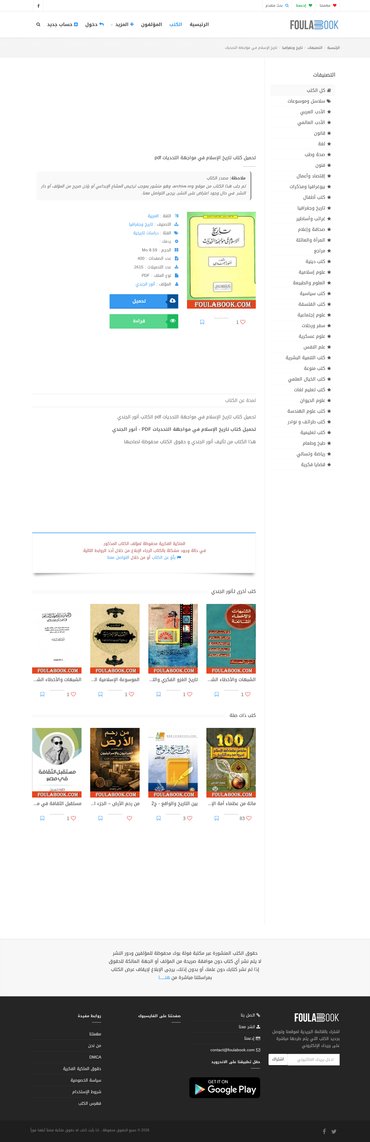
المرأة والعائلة (310, 240)
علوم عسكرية (312, 336)
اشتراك (278, 1059)
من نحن (94, 1046)
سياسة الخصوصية (86, 1080)
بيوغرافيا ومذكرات (307, 186)
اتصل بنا (248, 1016)
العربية (153, 216)
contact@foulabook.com (232, 1050)
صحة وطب (315, 154)
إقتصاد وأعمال (311, 175)
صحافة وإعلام (311, 229)
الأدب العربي (312, 111)
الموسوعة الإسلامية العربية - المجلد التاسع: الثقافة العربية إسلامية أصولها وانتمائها (115, 680)
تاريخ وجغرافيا (292, 48)
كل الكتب (316, 90)
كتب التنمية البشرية (305, 357)
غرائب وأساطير (310, 218)
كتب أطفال (314, 197)
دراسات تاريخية (146, 233)
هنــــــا (164, 977)
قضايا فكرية (313, 464)
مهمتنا (326, 5)
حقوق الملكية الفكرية (82, 1069)
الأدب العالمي (311, 122)
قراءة (139, 320)
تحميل (139, 300)
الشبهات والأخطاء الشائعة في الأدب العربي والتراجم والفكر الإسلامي (231, 680)
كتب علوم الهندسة (306, 411)
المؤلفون (151, 24)
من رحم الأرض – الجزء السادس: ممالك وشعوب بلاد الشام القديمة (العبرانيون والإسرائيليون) (115, 804)
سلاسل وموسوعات (306, 101)
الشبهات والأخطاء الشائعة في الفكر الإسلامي (57, 680)
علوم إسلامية (312, 272)
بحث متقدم (275, 5)
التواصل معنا (118, 557)
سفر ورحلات (313, 325)
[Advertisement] (144, 112)
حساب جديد (60, 24)
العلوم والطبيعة (309, 282)
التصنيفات (315, 48)
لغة (321, 143)
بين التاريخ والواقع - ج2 (174, 804)
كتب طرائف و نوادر (306, 421)
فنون (320, 165)
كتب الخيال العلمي (306, 379)
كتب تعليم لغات (309, 389)
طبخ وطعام (314, 443)
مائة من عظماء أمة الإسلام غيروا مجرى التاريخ (231, 804)
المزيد (122, 24)
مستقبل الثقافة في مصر (57, 804)
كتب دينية (315, 261)
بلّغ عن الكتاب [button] (163, 557)
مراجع (319, 250)
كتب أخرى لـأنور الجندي (233, 591)
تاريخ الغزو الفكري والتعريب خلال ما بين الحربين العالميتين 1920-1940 (173, 680)
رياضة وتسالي (311, 453)
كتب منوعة (314, 368)
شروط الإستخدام (86, 1092)
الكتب (175, 24)
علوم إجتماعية (311, 314)
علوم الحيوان (312, 400)
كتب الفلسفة (311, 304)
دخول (92, 24)
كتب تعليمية (312, 432)
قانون (319, 133)
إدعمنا (250, 1038)
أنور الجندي (145, 284)
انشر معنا (247, 1027)
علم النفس (314, 346)
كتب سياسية (312, 293)
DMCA (95, 1057)
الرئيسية (199, 24)
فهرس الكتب (89, 1103)
